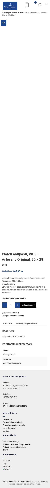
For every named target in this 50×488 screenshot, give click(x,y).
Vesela (14, 13)
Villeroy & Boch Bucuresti (29, 481)
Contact (6, 431)
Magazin (6, 461)
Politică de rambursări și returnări (17, 444)
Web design (7, 481)
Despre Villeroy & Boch (12, 422)
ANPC (5, 450)
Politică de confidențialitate (14, 447)
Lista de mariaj (9, 428)
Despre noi (7, 419)
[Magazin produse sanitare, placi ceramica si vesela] (10, 9)
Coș (4, 464)
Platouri (21, 13)
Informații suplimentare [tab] (26, 323)
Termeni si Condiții (11, 441)
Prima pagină (6, 13)
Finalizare (7, 466)
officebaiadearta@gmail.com (15, 406)
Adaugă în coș (28, 305)
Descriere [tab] (7, 323)
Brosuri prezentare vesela (14, 425)
